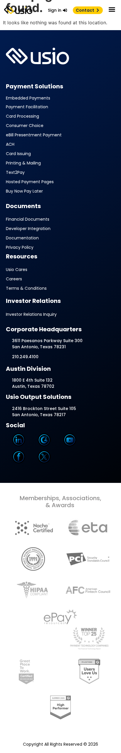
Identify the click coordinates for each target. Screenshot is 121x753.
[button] (112, 9)
